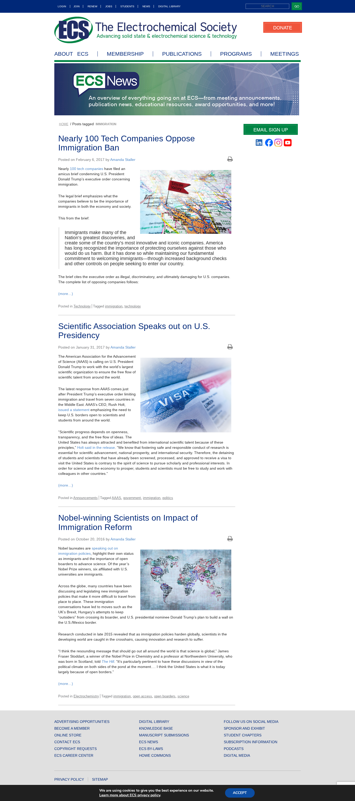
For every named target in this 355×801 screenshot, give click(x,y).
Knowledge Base (156, 728)
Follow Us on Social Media (251, 722)
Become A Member (72, 728)
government (132, 498)
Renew (92, 6)
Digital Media (237, 755)
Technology (82, 306)
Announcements (85, 498)
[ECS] (145, 30)
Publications (182, 53)
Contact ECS (67, 742)
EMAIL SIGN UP (270, 129)
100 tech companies (86, 169)
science (183, 696)
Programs (236, 53)
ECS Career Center (73, 755)
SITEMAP (100, 779)
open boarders (164, 696)
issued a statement (73, 410)
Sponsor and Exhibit (244, 728)
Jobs (108, 6)
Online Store (67, 735)
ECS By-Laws (151, 749)
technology (132, 306)
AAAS (116, 498)
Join (77, 6)
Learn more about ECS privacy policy (129, 795)
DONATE (282, 27)
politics (167, 498)
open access (142, 696)
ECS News (148, 742)
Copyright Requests (75, 749)
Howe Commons (155, 755)
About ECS (71, 53)
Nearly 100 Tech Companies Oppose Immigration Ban (126, 143)
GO (296, 6)
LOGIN (62, 6)
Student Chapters (242, 735)
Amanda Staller (122, 159)
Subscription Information (250, 742)
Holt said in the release (96, 447)
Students (127, 6)
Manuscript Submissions (164, 735)
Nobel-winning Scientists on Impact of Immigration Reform (128, 522)
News (146, 6)
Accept (240, 792)
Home (63, 124)
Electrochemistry (86, 696)
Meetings (284, 53)
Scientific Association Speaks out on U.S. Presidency (134, 330)
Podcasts (234, 749)
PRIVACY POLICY (69, 779)
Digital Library (169, 6)
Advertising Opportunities (81, 722)
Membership (125, 53)
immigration (113, 306)
